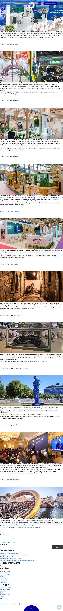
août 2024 (3, 577)
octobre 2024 (4, 573)
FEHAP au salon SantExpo (7, 557)
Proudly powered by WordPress (9, 604)
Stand (7, 44)
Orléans (16, 44)
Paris (15, 315)
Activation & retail (5, 595)
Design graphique (5, 589)
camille (30, 7)
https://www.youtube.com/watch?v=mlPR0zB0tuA (26, 528)
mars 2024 (3, 580)
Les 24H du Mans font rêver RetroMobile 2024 (13, 555)
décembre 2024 (5, 571)
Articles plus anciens (9, 542)
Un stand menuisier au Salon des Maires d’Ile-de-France (17, 560)
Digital (2, 593)
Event (7, 315)
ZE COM (34, 604)
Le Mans (16, 368)
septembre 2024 (5, 575)
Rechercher (3, 544)
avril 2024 (3, 578)
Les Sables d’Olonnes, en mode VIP (10, 553)
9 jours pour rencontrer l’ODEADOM (10, 559)
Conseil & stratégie (5, 587)
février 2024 (3, 582)
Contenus (3, 591)
